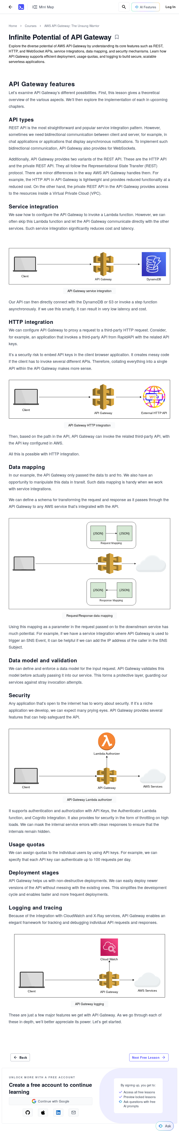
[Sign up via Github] (28, 1112)
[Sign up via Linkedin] (58, 1112)
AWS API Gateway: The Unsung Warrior (71, 26)
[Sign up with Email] (74, 1112)
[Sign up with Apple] (43, 1112)
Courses (30, 26)
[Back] (10, 7)
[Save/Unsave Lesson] (116, 37)
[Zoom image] (89, 266)
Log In (170, 6)
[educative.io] (21, 7)
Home (13, 26)
